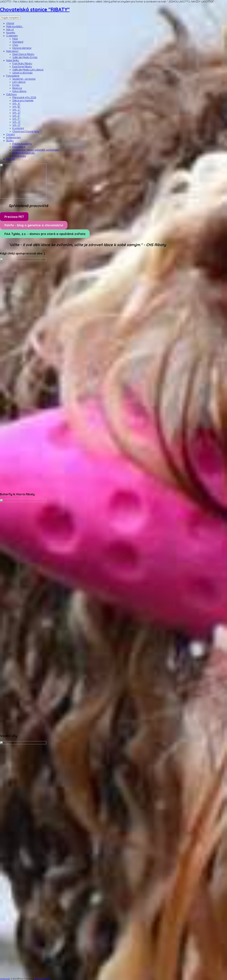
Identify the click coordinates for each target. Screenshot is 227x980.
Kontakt (10, 159)
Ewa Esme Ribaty (22, 66)
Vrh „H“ (16, 125)
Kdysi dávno (19, 91)
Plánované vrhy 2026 (24, 97)
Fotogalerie (12, 75)
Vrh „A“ (16, 103)
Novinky (10, 32)
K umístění (18, 128)
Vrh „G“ (16, 122)
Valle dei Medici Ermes (24, 57)
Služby (10, 140)
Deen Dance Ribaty (23, 54)
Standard (17, 41)
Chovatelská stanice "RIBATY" (35, 9)
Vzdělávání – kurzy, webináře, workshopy (35, 149)
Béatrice (17, 88)
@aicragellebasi (43, 978)
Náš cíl (10, 29)
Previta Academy (22, 143)
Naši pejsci (12, 51)
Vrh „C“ (16, 109)
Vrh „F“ (16, 118)
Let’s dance (18, 81)
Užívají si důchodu (22, 72)
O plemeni (12, 35)
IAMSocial (5, 978)
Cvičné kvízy (19, 156)
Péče (15, 38)
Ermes (15, 85)
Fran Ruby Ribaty (22, 63)
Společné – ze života (23, 78)
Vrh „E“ (16, 115)
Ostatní (10, 134)
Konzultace (18, 146)
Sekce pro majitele (22, 100)
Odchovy (11, 94)
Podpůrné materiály (23, 152)
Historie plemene (21, 48)
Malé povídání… (14, 26)
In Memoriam (13, 137)
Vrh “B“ (16, 106)
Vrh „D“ (16, 112)
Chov (15, 44)
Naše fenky (12, 60)
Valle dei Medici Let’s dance (27, 69)
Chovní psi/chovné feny (25, 131)
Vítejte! (10, 23)
